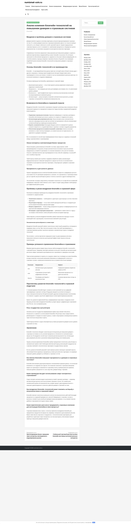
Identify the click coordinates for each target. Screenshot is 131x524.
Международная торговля (70, 6)
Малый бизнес (83, 6)
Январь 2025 (87, 84)
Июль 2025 (87, 70)
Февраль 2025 (87, 81)
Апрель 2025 (87, 77)
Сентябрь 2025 (88, 66)
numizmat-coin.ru (33, 2)
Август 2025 (87, 68)
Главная (27, 6)
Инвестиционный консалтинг (39, 6)
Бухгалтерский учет (93, 6)
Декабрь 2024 (87, 86)
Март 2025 (86, 79)
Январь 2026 (87, 57)
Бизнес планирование (55, 6)
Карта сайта (44, 9)
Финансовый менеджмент (32, 9)
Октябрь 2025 (87, 64)
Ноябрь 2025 (87, 62)
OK (93, 522)
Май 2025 (86, 75)
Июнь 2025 (87, 73)
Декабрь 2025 (87, 59)
